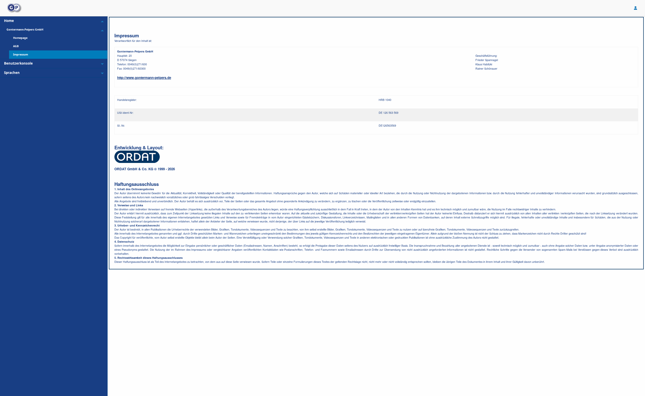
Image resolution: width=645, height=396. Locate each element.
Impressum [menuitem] (20, 54)
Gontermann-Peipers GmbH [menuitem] (25, 29)
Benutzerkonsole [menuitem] (18, 63)
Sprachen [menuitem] (12, 72)
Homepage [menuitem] (20, 38)
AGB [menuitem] (16, 46)
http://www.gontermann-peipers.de (144, 77)
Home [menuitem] (9, 20)
